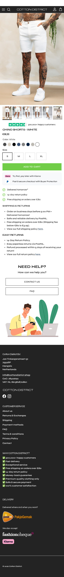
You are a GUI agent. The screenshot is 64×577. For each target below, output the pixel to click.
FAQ (32, 291)
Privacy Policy (10, 438)
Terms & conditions (13, 434)
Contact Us (32, 281)
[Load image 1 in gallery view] (32, 59)
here (40, 229)
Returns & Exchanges (14, 415)
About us (7, 411)
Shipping (7, 420)
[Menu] (3, 9)
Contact (7, 443)
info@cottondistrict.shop (16, 375)
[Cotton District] (32, 9)
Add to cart (32, 166)
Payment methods (12, 424)
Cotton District (15, 566)
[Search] (10, 9)
